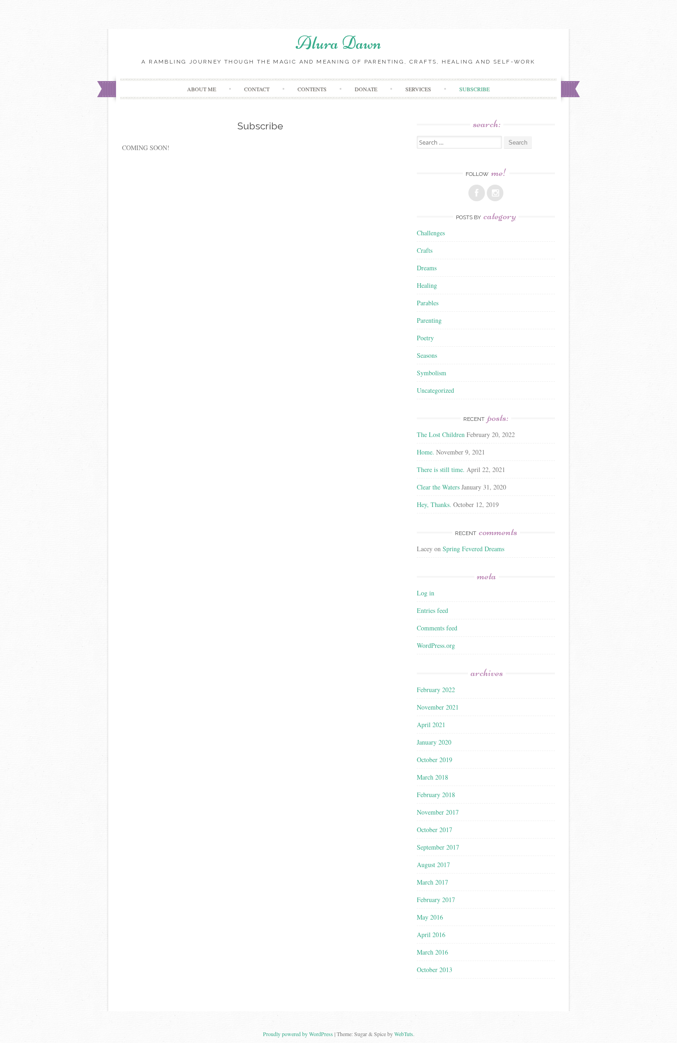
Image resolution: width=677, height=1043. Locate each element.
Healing (427, 285)
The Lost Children (441, 434)
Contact (256, 89)
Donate (366, 89)
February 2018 (436, 794)
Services (418, 89)
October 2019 (434, 759)
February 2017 (436, 899)
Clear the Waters (438, 487)
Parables (427, 302)
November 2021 (438, 707)
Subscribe (474, 89)
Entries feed (432, 610)
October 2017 (434, 829)
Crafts (424, 250)
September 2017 (438, 847)
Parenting (429, 320)
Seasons (427, 355)
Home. (425, 452)
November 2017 (438, 812)
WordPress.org (436, 645)
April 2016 (431, 934)
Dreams (427, 267)
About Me (201, 89)
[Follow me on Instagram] (495, 193)
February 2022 (436, 689)
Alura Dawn (338, 43)
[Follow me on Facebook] (476, 193)
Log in (425, 593)
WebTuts (403, 1033)
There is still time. (441, 469)
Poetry (425, 337)
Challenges (431, 232)
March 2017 (432, 882)
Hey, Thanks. (434, 504)
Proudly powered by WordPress (298, 1033)
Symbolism (431, 372)
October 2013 (434, 969)
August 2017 (433, 864)
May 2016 (430, 917)
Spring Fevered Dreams (473, 548)
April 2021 (431, 724)
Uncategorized (435, 390)
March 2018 (432, 777)
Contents (312, 89)
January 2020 (434, 742)
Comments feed (437, 627)
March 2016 (432, 952)
